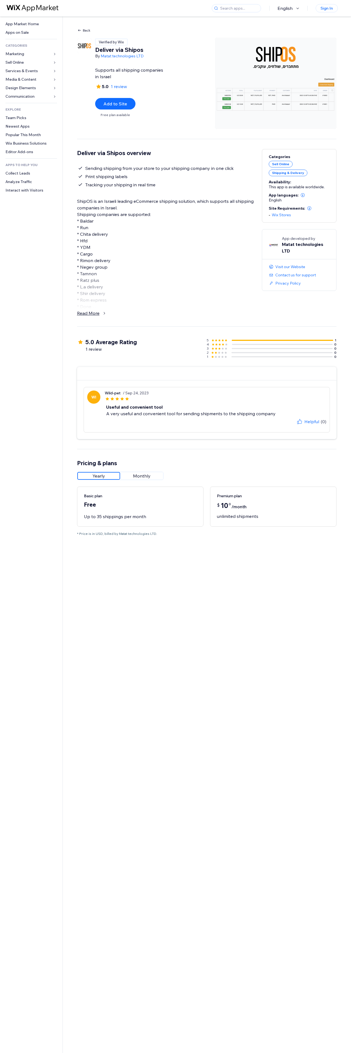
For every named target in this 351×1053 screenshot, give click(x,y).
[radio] (98, 476)
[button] (302, 195)
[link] (31, 24)
